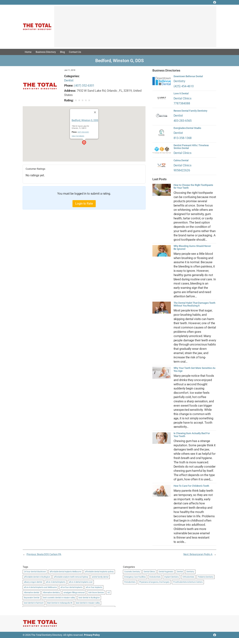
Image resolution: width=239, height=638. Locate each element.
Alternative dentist (31, 592)
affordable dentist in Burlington (37, 577)
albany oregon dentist (33, 582)
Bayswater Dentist (31, 598)
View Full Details (78, 136)
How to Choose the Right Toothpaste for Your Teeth (193, 186)
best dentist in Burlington (89, 598)
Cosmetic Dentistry (132, 572)
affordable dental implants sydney (99, 572)
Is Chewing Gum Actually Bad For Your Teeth (192, 434)
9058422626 (182, 170)
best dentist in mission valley (88, 603)
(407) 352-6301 (84, 85)
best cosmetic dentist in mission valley (59, 598)
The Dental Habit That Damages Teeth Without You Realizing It (194, 304)
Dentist (68, 80)
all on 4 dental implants (55, 582)
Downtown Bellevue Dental (188, 76)
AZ (108, 592)
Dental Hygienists (166, 572)
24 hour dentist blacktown (35, 572)
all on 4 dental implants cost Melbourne (40, 587)
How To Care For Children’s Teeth (191, 485)
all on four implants (94, 587)
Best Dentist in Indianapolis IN (59, 603)
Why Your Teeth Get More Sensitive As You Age (194, 369)
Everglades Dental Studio (187, 128)
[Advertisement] (135, 28)
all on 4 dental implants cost (81, 582)
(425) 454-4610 (184, 86)
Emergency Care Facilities (135, 577)
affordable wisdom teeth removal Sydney (71, 577)
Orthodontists (188, 577)
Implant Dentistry (171, 577)
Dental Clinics (183, 98)
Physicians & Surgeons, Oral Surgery (154, 582)
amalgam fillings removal (74, 592)
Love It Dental (181, 93)
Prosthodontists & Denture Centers (188, 582)
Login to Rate (84, 203)
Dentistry (179, 81)
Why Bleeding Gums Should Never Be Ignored (192, 247)
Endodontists (155, 577)
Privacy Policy (92, 634)
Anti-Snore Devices (96, 592)
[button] (84, 143)
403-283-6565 (183, 120)
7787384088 (182, 103)
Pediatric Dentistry (205, 577)
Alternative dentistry (51, 592)
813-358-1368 (183, 138)
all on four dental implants (71, 587)
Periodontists (130, 582)
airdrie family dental (100, 577)
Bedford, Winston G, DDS (85, 120)
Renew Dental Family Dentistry (190, 110)
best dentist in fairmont (34, 603)
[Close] (95, 112)
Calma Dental (181, 160)
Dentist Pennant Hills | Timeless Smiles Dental (191, 147)
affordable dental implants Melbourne (65, 572)
